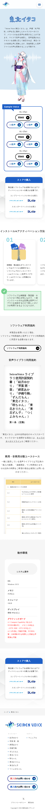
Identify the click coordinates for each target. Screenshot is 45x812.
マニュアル (32, 738)
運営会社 (31, 802)
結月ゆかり (14, 738)
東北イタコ (14, 712)
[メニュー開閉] (39, 4)
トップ (6, 712)
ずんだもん (14, 752)
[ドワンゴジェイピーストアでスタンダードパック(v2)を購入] (16, 213)
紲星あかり (14, 745)
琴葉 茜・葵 (14, 741)
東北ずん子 (14, 765)
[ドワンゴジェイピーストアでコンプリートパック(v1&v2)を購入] (16, 202)
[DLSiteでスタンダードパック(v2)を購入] (31, 213)
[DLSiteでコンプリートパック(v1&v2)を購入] (31, 202)
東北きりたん (15, 762)
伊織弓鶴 (13, 748)
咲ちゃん (13, 758)
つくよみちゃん (16, 769)
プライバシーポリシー (18, 802)
